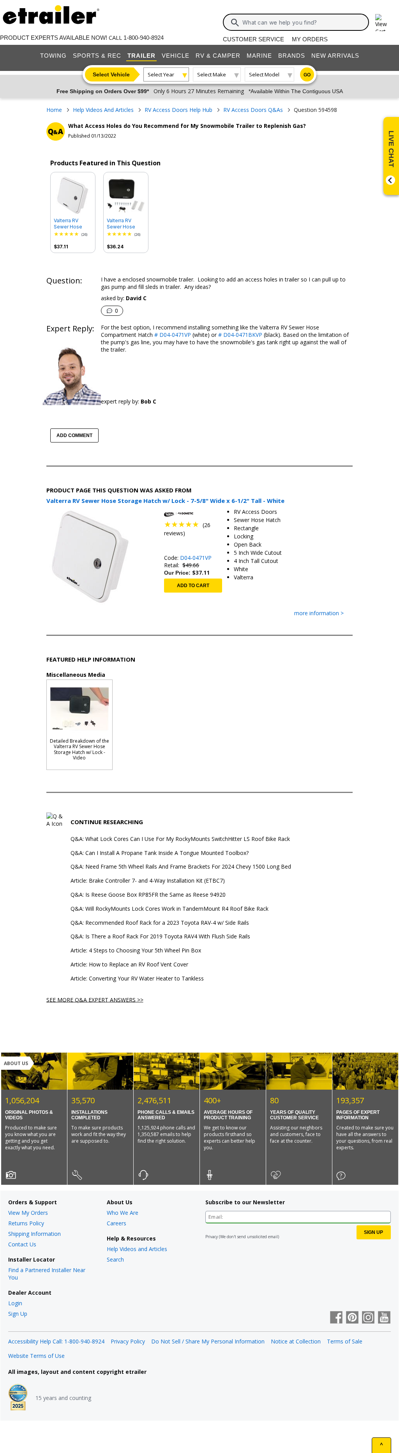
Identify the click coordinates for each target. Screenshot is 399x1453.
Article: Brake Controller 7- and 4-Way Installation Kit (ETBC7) (148, 881)
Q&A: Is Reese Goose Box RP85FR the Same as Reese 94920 (148, 895)
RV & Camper (218, 55)
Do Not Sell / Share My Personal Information (208, 1341)
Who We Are (122, 1212)
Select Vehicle (111, 74)
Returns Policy (26, 1223)
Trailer (141, 55)
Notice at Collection (296, 1341)
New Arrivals (335, 55)
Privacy (211, 1236)
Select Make (211, 74)
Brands (291, 55)
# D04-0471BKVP (239, 334)
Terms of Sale (344, 1341)
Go (307, 75)
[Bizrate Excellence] (18, 1398)
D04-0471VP (196, 557)
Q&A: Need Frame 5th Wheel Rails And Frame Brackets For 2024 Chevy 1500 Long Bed (181, 867)
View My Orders (28, 1212)
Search (115, 1259)
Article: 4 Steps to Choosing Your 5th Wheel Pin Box (136, 950)
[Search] (235, 22)
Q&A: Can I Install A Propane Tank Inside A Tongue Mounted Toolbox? (160, 853)
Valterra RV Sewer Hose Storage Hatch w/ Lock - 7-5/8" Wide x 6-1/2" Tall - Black (125, 224)
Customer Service (253, 39)
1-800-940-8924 (144, 37)
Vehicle (175, 55)
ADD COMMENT (74, 435)
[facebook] (336, 1318)
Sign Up (17, 1313)
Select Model (264, 74)
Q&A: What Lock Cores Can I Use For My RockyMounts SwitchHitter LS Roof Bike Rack (180, 839)
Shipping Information (34, 1233)
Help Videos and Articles (137, 1249)
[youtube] (384, 1318)
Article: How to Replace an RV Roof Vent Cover (129, 964)
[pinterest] (352, 1318)
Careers (116, 1223)
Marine (259, 55)
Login (15, 1303)
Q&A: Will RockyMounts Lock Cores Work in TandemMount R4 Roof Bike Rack (169, 909)
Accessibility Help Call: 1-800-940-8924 (56, 1341)
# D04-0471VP (172, 334)
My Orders (310, 39)
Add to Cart (193, 585)
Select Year (161, 74)
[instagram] (368, 1318)
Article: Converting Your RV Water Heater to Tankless (137, 978)
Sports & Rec (97, 55)
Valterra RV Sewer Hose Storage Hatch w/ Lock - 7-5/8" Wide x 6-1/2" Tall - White (72, 224)
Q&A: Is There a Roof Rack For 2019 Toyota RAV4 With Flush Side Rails (160, 936)
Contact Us (22, 1244)
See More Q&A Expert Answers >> (94, 999)
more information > (319, 613)
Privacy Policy (128, 1341)
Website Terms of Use (36, 1355)
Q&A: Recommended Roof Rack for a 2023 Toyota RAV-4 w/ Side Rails (160, 923)
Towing (53, 55)
